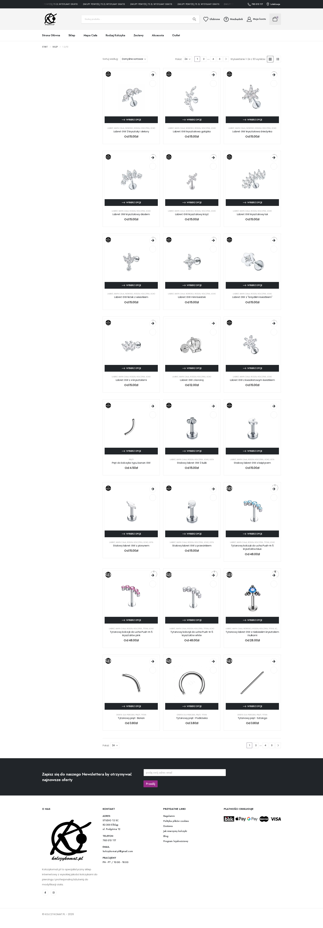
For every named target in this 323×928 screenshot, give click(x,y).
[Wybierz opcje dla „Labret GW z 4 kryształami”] (152, 323)
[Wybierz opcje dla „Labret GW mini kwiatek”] (213, 240)
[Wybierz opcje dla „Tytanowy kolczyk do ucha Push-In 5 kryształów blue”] (274, 489)
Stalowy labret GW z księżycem (252, 463)
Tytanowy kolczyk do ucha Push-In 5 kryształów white (191, 633)
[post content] (131, 96)
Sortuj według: (110, 59)
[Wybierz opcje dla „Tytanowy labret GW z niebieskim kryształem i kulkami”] (274, 575)
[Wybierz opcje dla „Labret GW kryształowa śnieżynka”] (274, 75)
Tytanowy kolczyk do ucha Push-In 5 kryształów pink (131, 633)
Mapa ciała (90, 35)
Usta (211, 459)
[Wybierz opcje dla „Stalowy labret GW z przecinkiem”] (213, 489)
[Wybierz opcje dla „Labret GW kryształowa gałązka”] (213, 75)
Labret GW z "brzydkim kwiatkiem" (252, 297)
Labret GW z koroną (191, 380)
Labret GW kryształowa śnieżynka (252, 131)
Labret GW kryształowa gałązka (192, 131)
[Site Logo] (49, 19)
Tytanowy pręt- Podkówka (191, 718)
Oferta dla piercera (125, 715)
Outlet (176, 35)
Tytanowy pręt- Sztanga (252, 718)
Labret (110, 128)
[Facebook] (45, 892)
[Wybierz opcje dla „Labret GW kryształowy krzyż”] (213, 157)
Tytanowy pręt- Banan (131, 718)
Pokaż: (178, 59)
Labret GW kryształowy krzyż (192, 214)
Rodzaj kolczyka (115, 35)
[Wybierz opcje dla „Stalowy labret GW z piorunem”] (152, 489)
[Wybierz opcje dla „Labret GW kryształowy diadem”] (152, 157)
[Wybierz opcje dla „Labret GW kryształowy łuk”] (274, 157)
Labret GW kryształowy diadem (131, 214)
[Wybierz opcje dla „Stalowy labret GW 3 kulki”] (213, 406)
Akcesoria (158, 35)
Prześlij (150, 784)
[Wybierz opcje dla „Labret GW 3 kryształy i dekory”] (152, 75)
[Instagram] (53, 892)
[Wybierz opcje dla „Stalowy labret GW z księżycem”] (274, 406)
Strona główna (51, 35)
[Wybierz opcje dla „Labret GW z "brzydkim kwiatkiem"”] (274, 240)
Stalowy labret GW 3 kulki (192, 463)
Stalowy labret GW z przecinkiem (191, 545)
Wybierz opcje (133, 119)
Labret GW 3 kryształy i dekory (131, 131)
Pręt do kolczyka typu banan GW (131, 463)
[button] (270, 59)
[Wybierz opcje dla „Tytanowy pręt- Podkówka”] (213, 661)
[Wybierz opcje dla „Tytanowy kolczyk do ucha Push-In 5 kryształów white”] (213, 575)
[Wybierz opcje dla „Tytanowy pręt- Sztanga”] (274, 661)
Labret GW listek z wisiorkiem (131, 297)
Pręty (131, 459)
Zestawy (138, 35)
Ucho (152, 128)
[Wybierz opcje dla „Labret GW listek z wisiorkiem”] (152, 240)
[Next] (226, 59)
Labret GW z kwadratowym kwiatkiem (252, 380)
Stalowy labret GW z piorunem (131, 545)
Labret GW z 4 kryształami (131, 380)
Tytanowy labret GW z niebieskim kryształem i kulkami (252, 633)
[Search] (194, 19)
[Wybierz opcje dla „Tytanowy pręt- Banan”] (152, 661)
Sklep (71, 35)
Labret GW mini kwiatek (192, 297)
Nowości (129, 128)
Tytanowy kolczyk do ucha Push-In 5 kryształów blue (252, 547)
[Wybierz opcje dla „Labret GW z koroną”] (213, 323)
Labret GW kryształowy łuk (252, 214)
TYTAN (266, 542)
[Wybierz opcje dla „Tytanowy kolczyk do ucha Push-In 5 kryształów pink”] (152, 575)
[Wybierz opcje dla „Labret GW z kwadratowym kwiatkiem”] (274, 323)
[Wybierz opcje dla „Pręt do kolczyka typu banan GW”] (152, 406)
